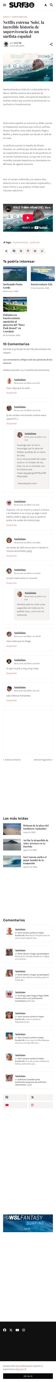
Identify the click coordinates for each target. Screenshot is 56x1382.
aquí (22, 370)
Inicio (6, 17)
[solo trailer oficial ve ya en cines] (28, 67)
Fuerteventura (19, 17)
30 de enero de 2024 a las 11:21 (26, 691)
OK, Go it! (28, 1376)
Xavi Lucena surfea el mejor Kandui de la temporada (35, 860)
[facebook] (15, 1097)
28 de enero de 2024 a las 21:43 (27, 410)
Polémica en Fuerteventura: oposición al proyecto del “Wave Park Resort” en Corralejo (14, 323)
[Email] (35, 251)
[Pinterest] (28, 251)
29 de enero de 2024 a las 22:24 (27, 636)
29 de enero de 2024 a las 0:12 (26, 505)
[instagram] (41, 1105)
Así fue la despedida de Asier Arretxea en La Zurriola (35, 843)
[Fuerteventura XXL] (43, 273)
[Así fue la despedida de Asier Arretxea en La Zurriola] (12, 844)
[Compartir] (51, 44)
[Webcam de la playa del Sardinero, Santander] (12, 829)
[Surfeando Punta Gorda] (15, 273)
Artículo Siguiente (42, 759)
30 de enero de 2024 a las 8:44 (27, 663)
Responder (11, 392)
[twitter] (41, 1097)
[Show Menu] (4, 5)
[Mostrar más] (42, 251)
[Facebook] (14, 251)
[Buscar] (52, 5)
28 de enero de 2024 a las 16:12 (27, 383)
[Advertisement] (28, 1269)
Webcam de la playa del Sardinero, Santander (36, 827)
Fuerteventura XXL (42, 284)
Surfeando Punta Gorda (12, 286)
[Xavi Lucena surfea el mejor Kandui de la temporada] (12, 861)
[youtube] (15, 1105)
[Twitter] (21, 251)
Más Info (19, 1369)
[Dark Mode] (46, 5)
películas (35, 242)
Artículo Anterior (13, 759)
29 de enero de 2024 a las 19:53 (27, 573)
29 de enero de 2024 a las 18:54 (27, 542)
